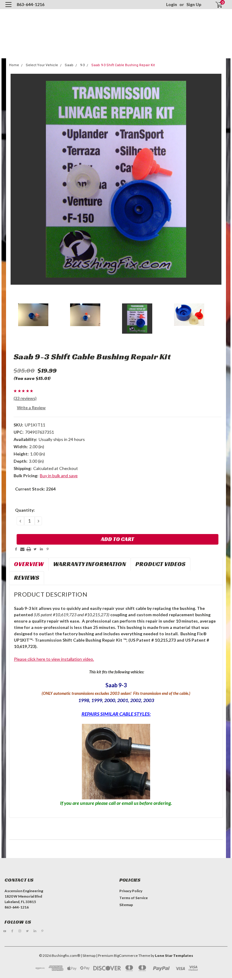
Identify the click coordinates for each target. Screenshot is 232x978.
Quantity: (25, 510)
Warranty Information (89, 564)
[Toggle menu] (8, 8)
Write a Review (31, 407)
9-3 (82, 65)
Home (14, 65)
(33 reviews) (25, 398)
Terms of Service (133, 897)
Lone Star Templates (174, 955)
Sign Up (193, 4)
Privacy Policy (130, 891)
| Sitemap (88, 955)
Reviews (26, 577)
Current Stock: (35, 488)
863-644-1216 (30, 4)
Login (171, 4)
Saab (69, 65)
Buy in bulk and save (59, 475)
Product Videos (160, 564)
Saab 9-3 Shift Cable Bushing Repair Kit (123, 65)
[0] (216, 4)
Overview (29, 564)
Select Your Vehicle (42, 65)
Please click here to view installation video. (54, 659)
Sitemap (126, 904)
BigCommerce (126, 955)
